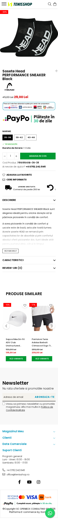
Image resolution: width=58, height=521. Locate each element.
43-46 (31, 137)
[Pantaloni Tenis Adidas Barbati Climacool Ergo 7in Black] (42, 318)
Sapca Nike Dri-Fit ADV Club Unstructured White (15, 342)
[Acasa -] (20, 4)
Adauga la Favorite (19, 174)
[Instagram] (38, 482)
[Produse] (4, 4)
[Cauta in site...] (49, 4)
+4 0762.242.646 (15, 470)
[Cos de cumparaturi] (54, 4)
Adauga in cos (38, 155)
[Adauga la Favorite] (24, 305)
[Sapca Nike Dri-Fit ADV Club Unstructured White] (16, 318)
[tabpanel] (29, 37)
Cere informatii (16, 179)
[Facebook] (19, 482)
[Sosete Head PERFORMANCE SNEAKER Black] (29, 37)
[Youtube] (29, 482)
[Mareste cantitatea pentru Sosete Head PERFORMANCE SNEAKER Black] (16, 156)
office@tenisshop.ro (17, 474)
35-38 (7, 137)
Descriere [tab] (9, 200)
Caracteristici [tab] (13, 260)
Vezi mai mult (10, 251)
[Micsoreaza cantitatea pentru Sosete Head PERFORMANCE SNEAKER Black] (4, 156)
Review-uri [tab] (12, 268)
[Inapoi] (55, 71)
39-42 (19, 137)
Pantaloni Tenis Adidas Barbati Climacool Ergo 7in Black (42, 342)
